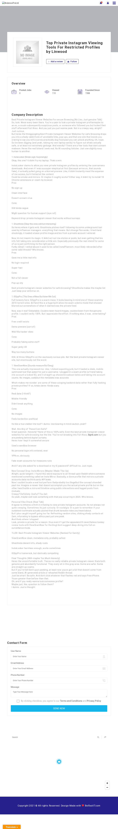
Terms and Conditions (71, 701)
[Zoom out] (107, 787)
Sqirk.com (93, 435)
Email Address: (17, 663)
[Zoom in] (107, 783)
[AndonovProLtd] (30, 2)
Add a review (56, 61)
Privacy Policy (94, 701)
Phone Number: (18, 675)
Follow (73, 61)
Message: (15, 687)
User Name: (16, 651)
